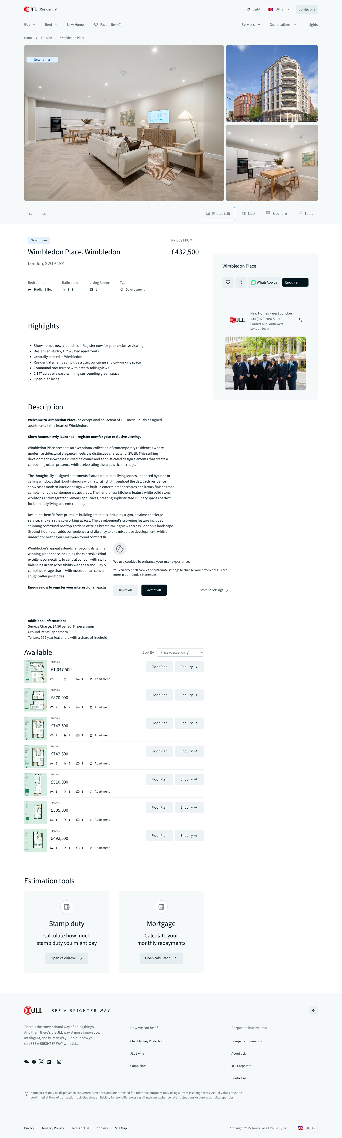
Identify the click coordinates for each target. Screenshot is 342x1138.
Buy (27, 24)
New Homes (76, 24)
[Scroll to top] (313, 1010)
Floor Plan (159, 666)
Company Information (246, 1041)
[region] (171, 569)
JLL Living (137, 1053)
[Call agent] (300, 321)
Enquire (291, 282)
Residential (48, 9)
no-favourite (228, 282)
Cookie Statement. (144, 574)
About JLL (238, 1053)
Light (256, 9)
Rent (48, 24)
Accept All (154, 590)
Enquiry (187, 666)
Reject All (125, 590)
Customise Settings (210, 590)
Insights (311, 24)
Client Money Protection (147, 1041)
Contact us (306, 9)
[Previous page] (30, 214)
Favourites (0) (110, 24)
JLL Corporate (241, 1066)
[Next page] (44, 214)
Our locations (280, 24)
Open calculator (63, 958)
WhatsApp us (267, 282)
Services (248, 24)
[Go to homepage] (67, 1010)
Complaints (138, 1066)
